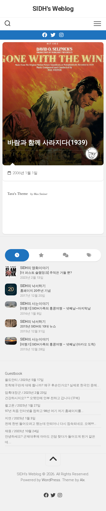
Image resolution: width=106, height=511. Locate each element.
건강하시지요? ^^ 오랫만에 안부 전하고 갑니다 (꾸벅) (42, 398)
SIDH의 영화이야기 (34, 268)
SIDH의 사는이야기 (34, 304)
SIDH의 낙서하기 (33, 286)
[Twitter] (53, 35)
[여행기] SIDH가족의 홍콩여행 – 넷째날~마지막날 (55, 308)
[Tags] (89, 255)
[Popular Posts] (41, 255)
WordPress (51, 480)
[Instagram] (61, 35)
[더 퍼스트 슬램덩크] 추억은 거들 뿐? (46, 272)
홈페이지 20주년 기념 (35, 290)
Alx (82, 480)
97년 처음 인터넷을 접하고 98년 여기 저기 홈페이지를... (44, 411)
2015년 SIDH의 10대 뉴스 (38, 326)
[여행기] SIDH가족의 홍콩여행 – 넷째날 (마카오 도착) (57, 344)
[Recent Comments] (65, 255)
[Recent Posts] (17, 255)
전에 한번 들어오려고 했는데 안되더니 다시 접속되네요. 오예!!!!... (50, 424)
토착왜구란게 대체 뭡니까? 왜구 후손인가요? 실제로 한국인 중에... (52, 385)
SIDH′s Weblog (53, 8)
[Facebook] (44, 35)
